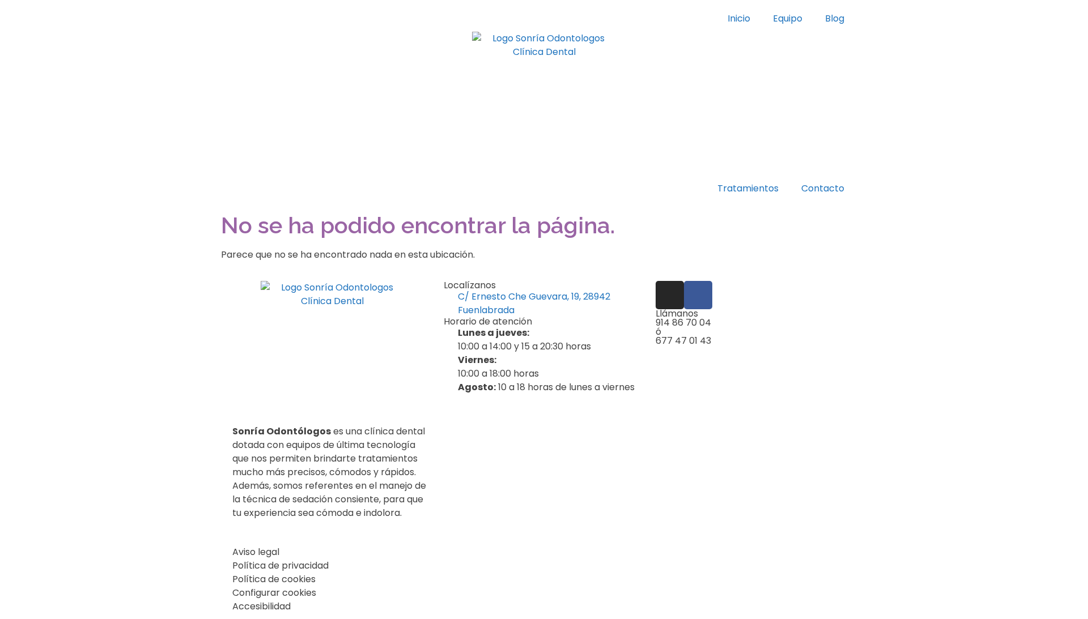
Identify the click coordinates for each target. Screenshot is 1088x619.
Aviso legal (255, 551)
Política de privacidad (280, 565)
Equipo (787, 18)
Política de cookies (274, 579)
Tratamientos (748, 188)
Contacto (822, 188)
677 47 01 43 (683, 340)
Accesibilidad (261, 606)
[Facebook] (698, 295)
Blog (834, 18)
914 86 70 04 (683, 322)
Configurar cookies (274, 592)
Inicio (739, 18)
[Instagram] (670, 295)
